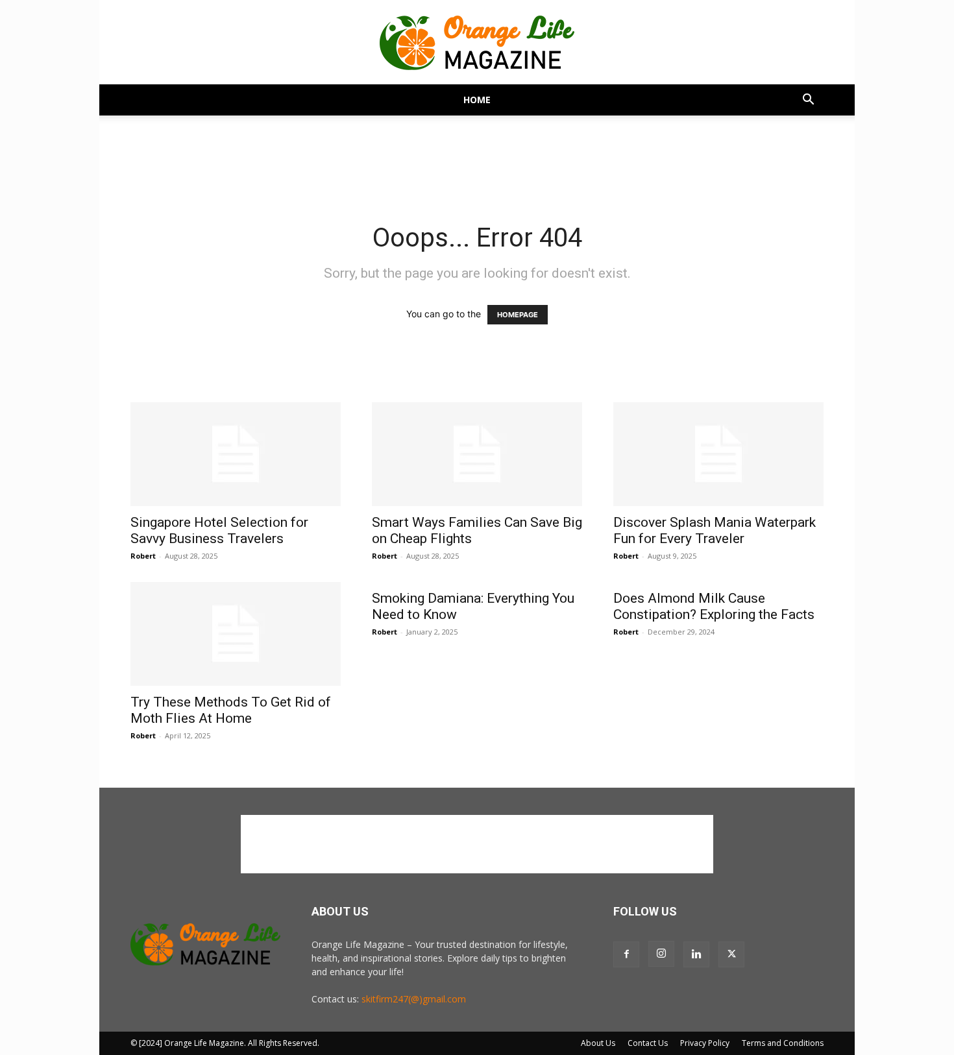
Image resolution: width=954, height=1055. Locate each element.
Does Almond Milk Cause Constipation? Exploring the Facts (713, 606)
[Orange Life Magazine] (477, 43)
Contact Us (648, 1043)
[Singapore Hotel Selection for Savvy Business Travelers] (235, 454)
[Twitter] (731, 954)
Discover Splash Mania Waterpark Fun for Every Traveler (714, 530)
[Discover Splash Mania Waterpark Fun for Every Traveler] (718, 454)
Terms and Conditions (783, 1043)
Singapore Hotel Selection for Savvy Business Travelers (219, 530)
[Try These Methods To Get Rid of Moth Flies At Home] (235, 634)
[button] (808, 101)
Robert (143, 556)
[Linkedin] (696, 954)
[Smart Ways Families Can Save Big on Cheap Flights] (477, 454)
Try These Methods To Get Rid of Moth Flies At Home (230, 710)
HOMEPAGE (517, 314)
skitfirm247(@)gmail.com (413, 999)
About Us (598, 1043)
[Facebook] (626, 954)
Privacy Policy (704, 1043)
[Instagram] (661, 954)
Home (477, 99)
